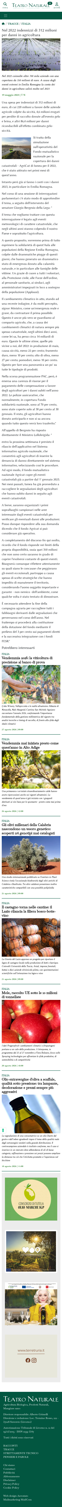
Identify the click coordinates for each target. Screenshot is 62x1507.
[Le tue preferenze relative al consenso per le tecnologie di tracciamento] (3, 1130)
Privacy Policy (11, 1484)
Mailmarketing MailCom (17, 1499)
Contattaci (9, 1468)
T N (23, 95)
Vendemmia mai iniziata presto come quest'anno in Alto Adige (30, 745)
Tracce (13, 23)
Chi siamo (9, 1465)
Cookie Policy (11, 1487)
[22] (31, 5)
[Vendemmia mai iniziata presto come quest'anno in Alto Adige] (31, 770)
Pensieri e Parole (15, 1457)
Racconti (10, 1445)
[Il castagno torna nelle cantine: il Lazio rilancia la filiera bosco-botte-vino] (31, 938)
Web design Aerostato (15, 1495)
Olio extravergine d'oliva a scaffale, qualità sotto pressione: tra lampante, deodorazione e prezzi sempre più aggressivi (30, 1085)
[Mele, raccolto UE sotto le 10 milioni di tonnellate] (31, 1022)
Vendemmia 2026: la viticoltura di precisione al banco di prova (27, 660)
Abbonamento (11, 1476)
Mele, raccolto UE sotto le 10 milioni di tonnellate (29, 995)
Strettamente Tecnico (20, 1453)
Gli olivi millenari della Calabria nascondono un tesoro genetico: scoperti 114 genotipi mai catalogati (28, 829)
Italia (26, 23)
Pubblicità (9, 1472)
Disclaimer (9, 1480)
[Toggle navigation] (6, 15)
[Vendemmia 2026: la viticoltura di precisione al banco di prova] (31, 685)
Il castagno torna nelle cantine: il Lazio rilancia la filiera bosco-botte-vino (29, 911)
